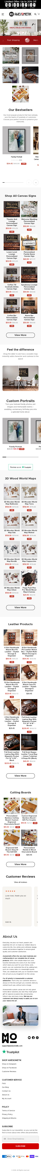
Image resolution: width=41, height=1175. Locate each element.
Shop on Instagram (9, 1064)
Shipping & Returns (9, 1118)
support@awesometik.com (12, 1046)
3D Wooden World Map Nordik (12, 560)
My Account (6, 1098)
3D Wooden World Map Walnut (29, 531)
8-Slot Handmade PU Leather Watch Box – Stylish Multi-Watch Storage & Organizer (29, 652)
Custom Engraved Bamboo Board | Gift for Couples (29, 818)
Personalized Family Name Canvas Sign (29, 254)
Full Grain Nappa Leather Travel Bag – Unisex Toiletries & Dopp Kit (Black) (29, 755)
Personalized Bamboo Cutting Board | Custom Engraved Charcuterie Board (11, 820)
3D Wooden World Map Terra (29, 503)
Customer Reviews (9, 1071)
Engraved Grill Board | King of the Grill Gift (11, 850)
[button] (20, 1016)
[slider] (20, 378)
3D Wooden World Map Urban (12, 589)
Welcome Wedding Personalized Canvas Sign (29, 221)
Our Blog (5, 1087)
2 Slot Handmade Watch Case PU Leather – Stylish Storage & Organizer (12, 721)
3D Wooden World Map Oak (12, 531)
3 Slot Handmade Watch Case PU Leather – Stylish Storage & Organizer (29, 687)
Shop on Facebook (9, 1068)
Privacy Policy (7, 1114)
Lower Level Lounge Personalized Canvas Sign (11, 255)
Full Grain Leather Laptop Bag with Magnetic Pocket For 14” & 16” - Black (11, 756)
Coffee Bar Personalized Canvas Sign (11, 318)
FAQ (4, 1083)
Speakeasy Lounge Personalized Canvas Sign (29, 287)
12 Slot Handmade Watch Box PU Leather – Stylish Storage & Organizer (11, 687)
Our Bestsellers (20, 110)
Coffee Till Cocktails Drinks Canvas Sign (12, 287)
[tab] (18, 33)
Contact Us (6, 1091)
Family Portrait (16, 157)
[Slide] (20, 27)
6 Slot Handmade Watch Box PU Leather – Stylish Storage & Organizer (11, 652)
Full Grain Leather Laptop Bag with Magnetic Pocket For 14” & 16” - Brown (29, 721)
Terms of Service (8, 1110)
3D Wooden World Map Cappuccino (29, 560)
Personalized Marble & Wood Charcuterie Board (29, 850)
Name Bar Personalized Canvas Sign (29, 318)
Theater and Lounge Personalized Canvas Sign (11, 222)
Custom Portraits (20, 401)
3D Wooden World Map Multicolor (12, 503)
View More (20, 335)
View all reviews (20, 882)
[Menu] (4, 14)
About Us (10, 936)
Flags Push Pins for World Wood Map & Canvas (29, 590)
